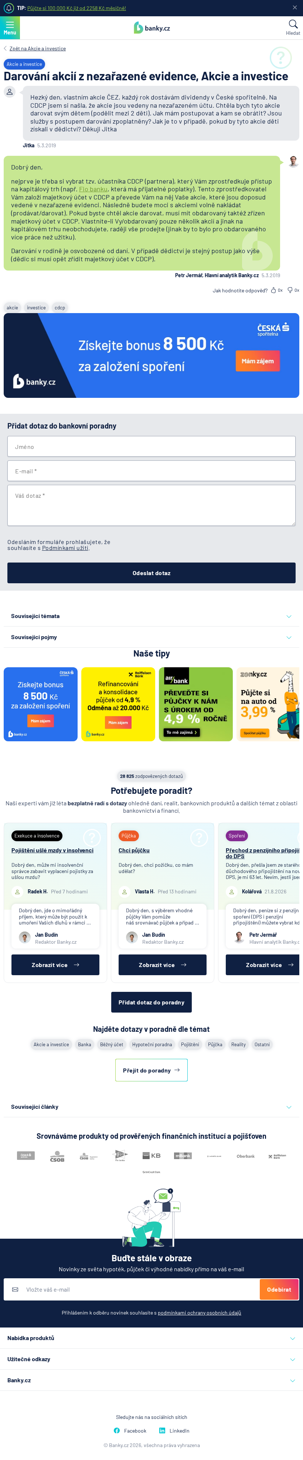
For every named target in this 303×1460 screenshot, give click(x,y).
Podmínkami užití (65, 547)
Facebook (135, 1430)
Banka (84, 1044)
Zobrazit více (50, 964)
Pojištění (190, 1044)
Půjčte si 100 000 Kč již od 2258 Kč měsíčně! (76, 8)
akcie (12, 308)
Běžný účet (111, 1044)
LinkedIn (180, 1430)
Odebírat (279, 1289)
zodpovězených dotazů (151, 776)
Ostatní (262, 1044)
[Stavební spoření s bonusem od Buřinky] (151, 356)
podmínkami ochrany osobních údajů (199, 1312)
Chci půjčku (134, 849)
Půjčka (215, 1044)
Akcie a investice (51, 1044)
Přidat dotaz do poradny (152, 1002)
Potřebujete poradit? (152, 790)
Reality (238, 1044)
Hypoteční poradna (152, 1044)
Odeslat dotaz (152, 572)
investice (36, 308)
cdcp (60, 308)
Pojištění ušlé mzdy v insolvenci (52, 849)
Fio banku (93, 189)
